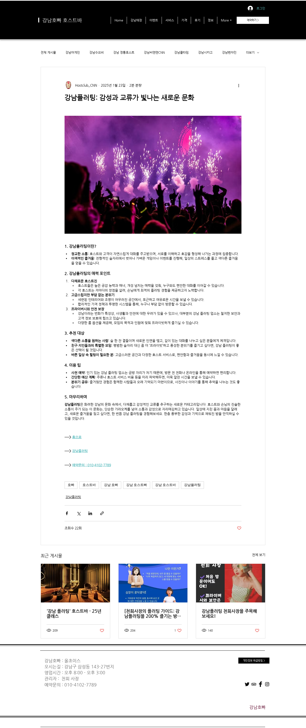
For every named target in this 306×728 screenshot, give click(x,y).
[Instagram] (267, 684)
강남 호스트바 (165, 485)
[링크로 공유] (102, 513)
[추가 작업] (238, 85)
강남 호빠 (111, 485)
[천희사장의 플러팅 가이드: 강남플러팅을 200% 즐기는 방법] (152, 613)
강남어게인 (73, 52)
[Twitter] (247, 684)
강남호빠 (52, 660)
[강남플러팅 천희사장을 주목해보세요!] (230, 583)
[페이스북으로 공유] (67, 513)
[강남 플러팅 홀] (75, 583)
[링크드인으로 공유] (90, 513)
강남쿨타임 (181, 52)
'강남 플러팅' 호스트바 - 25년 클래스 (74, 613)
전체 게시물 (48, 52)
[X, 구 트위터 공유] (78, 513)
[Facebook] (260, 684)
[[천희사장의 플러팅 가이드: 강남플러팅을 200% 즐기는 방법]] (153, 583)
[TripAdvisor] (254, 684)
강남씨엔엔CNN (154, 52)
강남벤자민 (229, 52)
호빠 (71, 485)
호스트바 (89, 485)
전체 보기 (258, 555)
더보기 (250, 52)
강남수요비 (96, 52)
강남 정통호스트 (123, 52)
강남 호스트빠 (136, 485)
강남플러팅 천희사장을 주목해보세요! (229, 613)
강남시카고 (205, 52)
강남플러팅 (192, 485)
